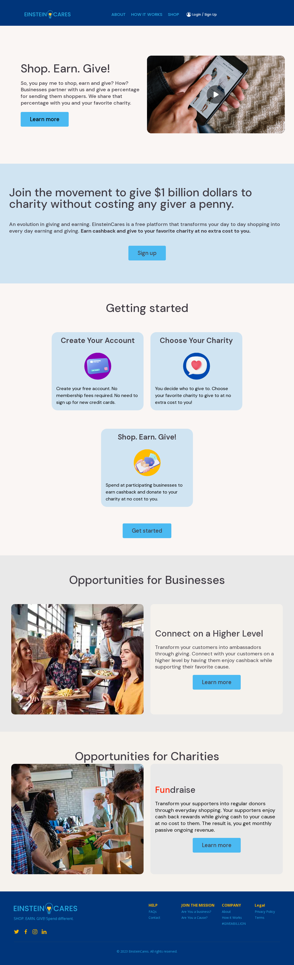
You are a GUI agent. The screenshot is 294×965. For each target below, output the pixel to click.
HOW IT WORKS (146, 14)
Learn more (44, 119)
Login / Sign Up (204, 14)
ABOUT (118, 14)
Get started (147, 530)
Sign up (147, 253)
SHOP (173, 14)
